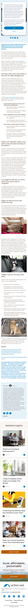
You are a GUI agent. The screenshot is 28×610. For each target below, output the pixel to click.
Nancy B (14, 386)
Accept (14, 27)
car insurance (21, 61)
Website (5, 416)
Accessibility (14, 602)
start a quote (14, 576)
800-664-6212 (16, 592)
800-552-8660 (5, 592)
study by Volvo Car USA (11, 97)
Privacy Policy (9, 600)
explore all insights (14, 552)
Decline (14, 31)
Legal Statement (18, 600)
